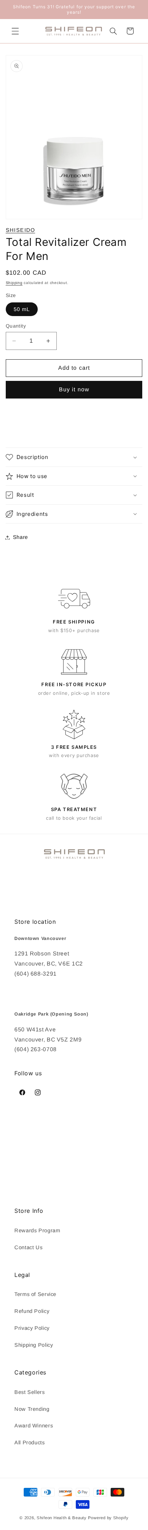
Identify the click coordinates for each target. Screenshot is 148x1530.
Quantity (16, 326)
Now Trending (32, 1409)
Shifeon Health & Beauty (62, 1518)
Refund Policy (31, 1311)
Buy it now (74, 389)
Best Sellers (29, 1392)
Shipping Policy (33, 1345)
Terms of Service (35, 1294)
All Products (29, 1442)
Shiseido (20, 230)
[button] (15, 31)
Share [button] (20, 537)
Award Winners (33, 1425)
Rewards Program (37, 1230)
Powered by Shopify (108, 1518)
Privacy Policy (32, 1328)
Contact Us (28, 1247)
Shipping (14, 282)
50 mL (22, 309)
